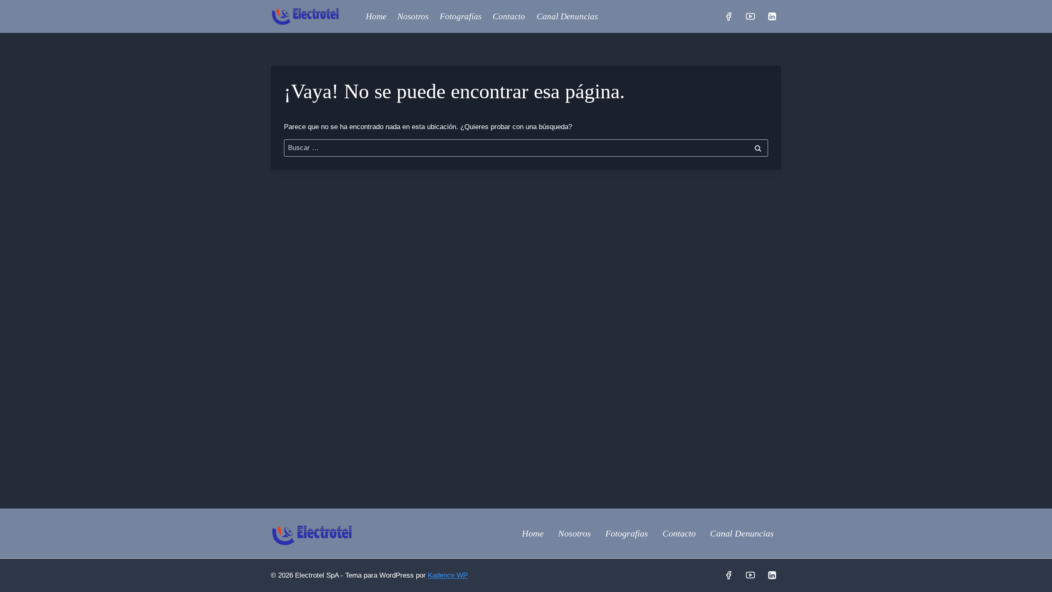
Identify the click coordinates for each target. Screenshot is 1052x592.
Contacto (509, 16)
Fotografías (461, 16)
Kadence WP (448, 575)
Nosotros (413, 16)
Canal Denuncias (567, 16)
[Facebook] (729, 16)
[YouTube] (750, 16)
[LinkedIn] (772, 16)
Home (376, 16)
